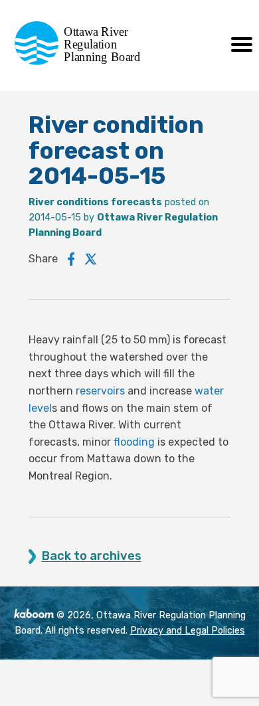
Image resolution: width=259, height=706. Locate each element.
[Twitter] (91, 259)
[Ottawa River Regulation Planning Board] (81, 61)
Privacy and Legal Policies (187, 630)
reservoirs (100, 391)
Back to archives (91, 556)
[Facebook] (71, 259)
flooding (134, 442)
